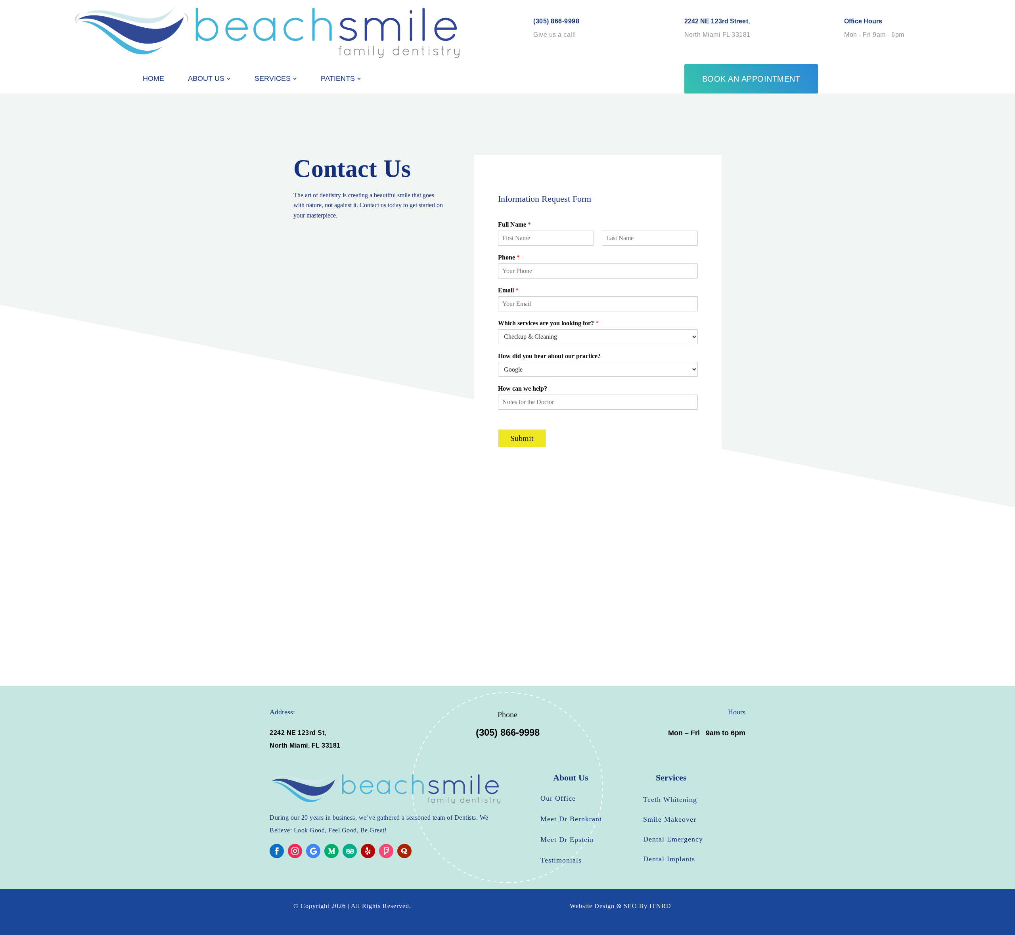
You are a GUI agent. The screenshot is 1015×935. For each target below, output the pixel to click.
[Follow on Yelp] (368, 851)
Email (508, 290)
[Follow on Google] (313, 851)
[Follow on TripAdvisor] (350, 851)
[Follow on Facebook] (277, 851)
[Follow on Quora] (404, 851)
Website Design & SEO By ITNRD (620, 906)
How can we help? (522, 388)
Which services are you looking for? (548, 323)
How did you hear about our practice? (549, 356)
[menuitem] (153, 78)
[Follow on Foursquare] (386, 851)
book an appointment (751, 78)
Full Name (514, 224)
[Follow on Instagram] (295, 851)
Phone (509, 257)
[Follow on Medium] (331, 851)
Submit (522, 438)
